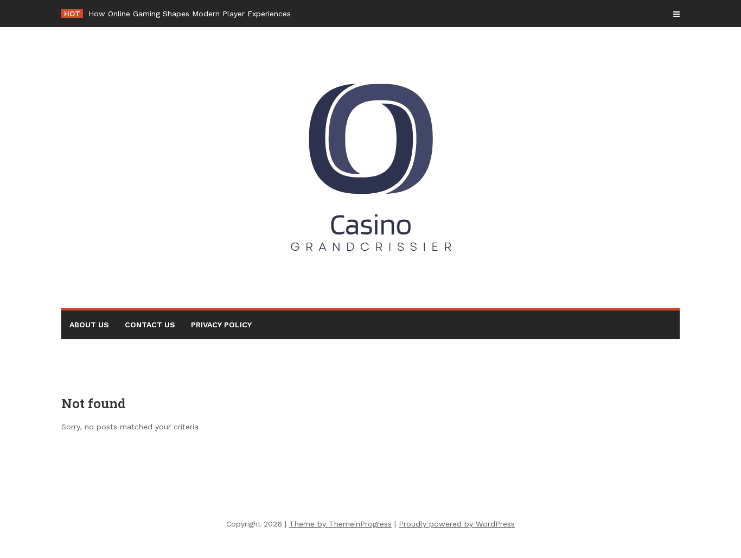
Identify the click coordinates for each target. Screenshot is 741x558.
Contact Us (150, 324)
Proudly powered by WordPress (457, 523)
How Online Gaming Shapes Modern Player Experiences (189, 13)
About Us (89, 324)
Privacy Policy (221, 324)
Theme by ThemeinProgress (340, 523)
